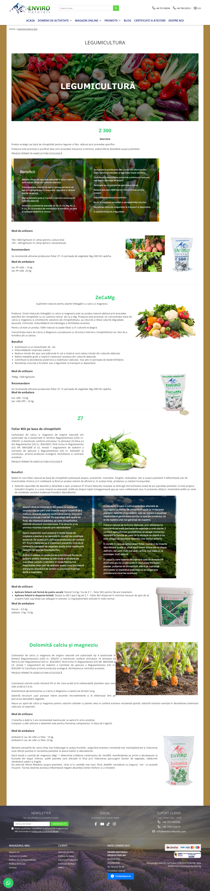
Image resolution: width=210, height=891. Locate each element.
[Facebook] (96, 824)
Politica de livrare (17, 863)
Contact (13, 867)
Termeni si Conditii (18, 856)
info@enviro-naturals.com (171, 831)
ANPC (61, 867)
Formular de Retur (67, 863)
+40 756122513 (170, 826)
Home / (13, 29)
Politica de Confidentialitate (45, 831)
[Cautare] (116, 8)
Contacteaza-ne (123, 876)
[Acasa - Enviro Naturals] (29, 8)
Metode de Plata (66, 852)
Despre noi (14, 852)
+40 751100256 (170, 822)
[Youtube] (102, 824)
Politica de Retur (66, 856)
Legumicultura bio (27, 29)
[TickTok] (108, 824)
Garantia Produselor (68, 859)
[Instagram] (114, 824)
